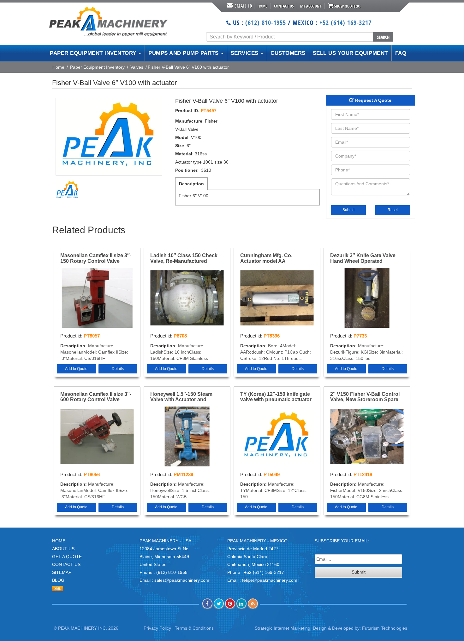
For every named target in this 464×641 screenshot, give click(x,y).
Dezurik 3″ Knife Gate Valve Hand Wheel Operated (363, 258)
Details (118, 369)
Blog (58, 580)
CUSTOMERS (288, 53)
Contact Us (284, 6)
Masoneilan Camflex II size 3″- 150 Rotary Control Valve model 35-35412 (95, 258)
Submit (348, 210)
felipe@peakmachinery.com (269, 580)
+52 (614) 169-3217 (345, 22)
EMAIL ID (244, 6)
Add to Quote (76, 369)
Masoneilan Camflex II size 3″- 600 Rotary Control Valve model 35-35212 (95, 397)
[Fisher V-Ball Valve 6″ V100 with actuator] (109, 137)
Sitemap (61, 572)
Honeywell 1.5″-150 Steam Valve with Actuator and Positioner (181, 397)
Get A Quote (67, 556)
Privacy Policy (157, 628)
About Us (63, 548)
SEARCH (383, 37)
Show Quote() (346, 6)
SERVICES (245, 53)
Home (262, 6)
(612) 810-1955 (265, 22)
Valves (136, 67)
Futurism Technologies (384, 628)
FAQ (401, 53)
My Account (310, 6)
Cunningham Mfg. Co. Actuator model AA (266, 258)
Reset (393, 210)
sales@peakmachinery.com (181, 580)
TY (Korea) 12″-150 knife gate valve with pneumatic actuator (276, 396)
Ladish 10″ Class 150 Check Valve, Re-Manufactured (183, 258)
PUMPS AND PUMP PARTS (184, 53)
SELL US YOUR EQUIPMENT (350, 53)
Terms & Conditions (194, 628)
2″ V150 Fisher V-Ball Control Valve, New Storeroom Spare (365, 396)
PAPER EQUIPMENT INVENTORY (94, 53)
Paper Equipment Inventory (97, 67)
